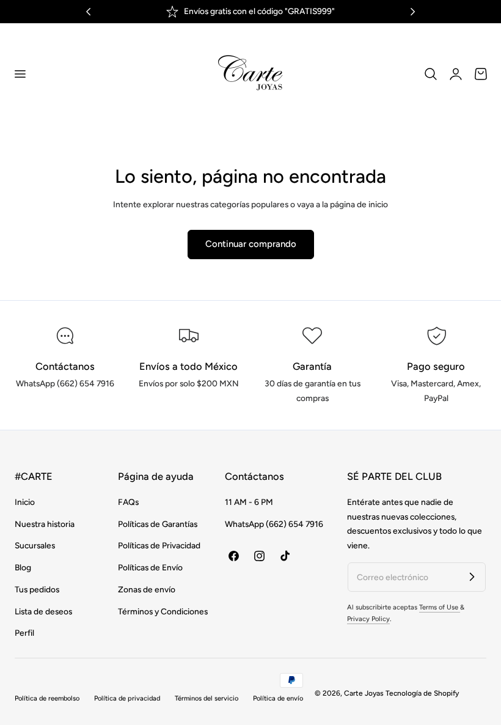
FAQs (128, 502)
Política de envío (278, 698)
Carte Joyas (364, 693)
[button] (20, 73)
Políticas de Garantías (157, 524)
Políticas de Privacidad (159, 545)
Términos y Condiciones (163, 611)
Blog (23, 567)
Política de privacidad (127, 698)
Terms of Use (439, 607)
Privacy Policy (368, 619)
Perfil (24, 633)
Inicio (25, 502)
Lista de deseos (43, 611)
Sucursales (35, 545)
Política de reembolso (47, 698)
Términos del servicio (206, 698)
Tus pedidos (37, 589)
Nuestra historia (45, 524)
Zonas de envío (146, 589)
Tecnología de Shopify (422, 693)
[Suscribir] (471, 576)
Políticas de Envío (150, 567)
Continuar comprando (250, 243)
